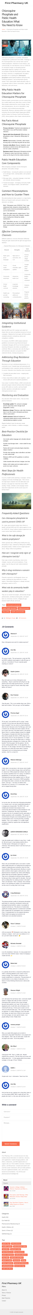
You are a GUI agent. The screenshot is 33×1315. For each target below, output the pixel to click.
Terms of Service (6, 1292)
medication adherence (21, 1254)
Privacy (4, 1295)
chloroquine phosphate (13, 605)
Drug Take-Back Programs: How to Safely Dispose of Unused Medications (19, 1204)
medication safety (15, 1249)
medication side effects (17, 1257)
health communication (18, 611)
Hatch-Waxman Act (8, 1252)
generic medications (8, 1254)
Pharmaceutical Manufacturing (11, 1224)
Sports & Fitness (7, 1230)
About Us (4, 1290)
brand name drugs (19, 1266)
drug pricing (16, 1260)
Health (5, 1217)
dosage (23, 1260)
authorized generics (8, 1266)
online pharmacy (16, 1243)
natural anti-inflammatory (21, 1263)
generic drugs (6, 1243)
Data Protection (6, 1298)
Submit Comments (11, 1144)
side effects (6, 1249)
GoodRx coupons (7, 1246)
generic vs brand (7, 1260)
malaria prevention (23, 608)
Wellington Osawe (10, 618)
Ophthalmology (7, 1233)
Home (3, 29)
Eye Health (5, 1220)
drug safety (6, 611)
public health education (9, 608)
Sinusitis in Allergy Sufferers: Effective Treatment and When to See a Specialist (18, 1188)
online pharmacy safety (20, 1246)
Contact (4, 1300)
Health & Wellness (7, 1227)
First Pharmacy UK (16, 3)
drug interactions (19, 1252)
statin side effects (7, 1268)
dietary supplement (8, 1263)
